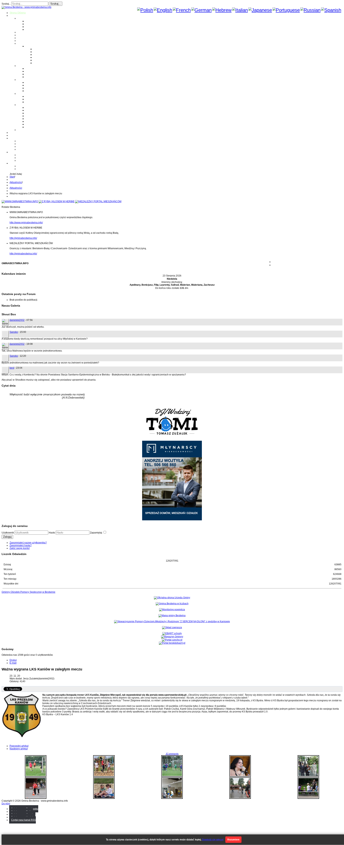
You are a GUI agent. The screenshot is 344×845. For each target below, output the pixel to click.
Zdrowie (22, 40)
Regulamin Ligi (41, 49)
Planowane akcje (27, 146)
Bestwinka (31, 23)
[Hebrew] (222, 10)
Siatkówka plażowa (43, 63)
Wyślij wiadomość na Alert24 (33, 168)
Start (12, 176)
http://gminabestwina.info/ (23, 238)
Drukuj (13, 660)
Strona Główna (18, 12)
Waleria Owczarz (34, 99)
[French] (182, 10)
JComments (172, 753)
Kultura (21, 37)
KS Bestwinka (32, 124)
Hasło (52, 532)
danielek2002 (17, 320)
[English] (163, 10)
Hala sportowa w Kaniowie (32, 157)
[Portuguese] (286, 10)
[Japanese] (260, 10)
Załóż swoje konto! (20, 548)
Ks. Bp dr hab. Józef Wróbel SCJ (43, 102)
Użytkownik (8, 532)
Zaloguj (7, 536)
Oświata (22, 35)
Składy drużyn (41, 51)
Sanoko (14, 332)
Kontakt (22, 149)
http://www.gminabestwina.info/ (26, 222)
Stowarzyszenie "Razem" (39, 113)
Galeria (14, 132)
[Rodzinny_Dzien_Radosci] (308, 798)
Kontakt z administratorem (32, 166)
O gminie (14, 15)
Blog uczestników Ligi (45, 60)
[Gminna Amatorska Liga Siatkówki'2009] (172, 798)
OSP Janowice (33, 88)
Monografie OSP (26, 79)
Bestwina (30, 21)
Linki (20, 129)
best (12, 367)
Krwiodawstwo (17, 138)
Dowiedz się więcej (212, 839)
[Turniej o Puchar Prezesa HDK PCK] (35, 776)
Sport (20, 43)
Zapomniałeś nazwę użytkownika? (28, 542)
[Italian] (240, 10)
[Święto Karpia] (240, 776)
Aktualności (16, 182)
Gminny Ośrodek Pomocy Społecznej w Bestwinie (28, 592)
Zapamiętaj (96, 532)
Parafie (21, 65)
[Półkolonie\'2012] (104, 798)
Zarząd (21, 143)
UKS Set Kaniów (34, 115)
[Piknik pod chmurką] (35, 798)
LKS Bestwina (33, 118)
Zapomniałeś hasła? (21, 545)
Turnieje (14, 152)
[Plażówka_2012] (104, 776)
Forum (13, 135)
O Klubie (22, 141)
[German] (201, 10)
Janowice (30, 26)
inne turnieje (24, 160)
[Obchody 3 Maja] (308, 776)
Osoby (21, 93)
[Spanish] (331, 10)
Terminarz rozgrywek (44, 54)
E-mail (13, 662)
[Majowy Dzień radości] (172, 776)
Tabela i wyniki (41, 57)
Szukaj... (6, 3)
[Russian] (310, 10)
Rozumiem (233, 839)
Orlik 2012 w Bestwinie (30, 154)
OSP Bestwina (33, 82)
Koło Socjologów (34, 127)
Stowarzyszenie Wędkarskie (40, 121)
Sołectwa (22, 18)
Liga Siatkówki (33, 46)
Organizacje (24, 104)
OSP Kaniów (32, 90)
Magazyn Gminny (27, 32)
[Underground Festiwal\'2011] (240, 798)
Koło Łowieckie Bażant (37, 107)
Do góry (6, 803)
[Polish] (145, 10)
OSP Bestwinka (33, 85)
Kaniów (29, 29)
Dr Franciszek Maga (36, 96)
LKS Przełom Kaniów (36, 110)
